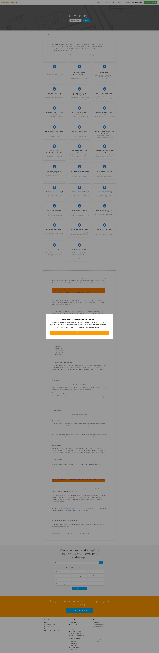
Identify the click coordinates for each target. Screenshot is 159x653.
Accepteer (79, 332)
